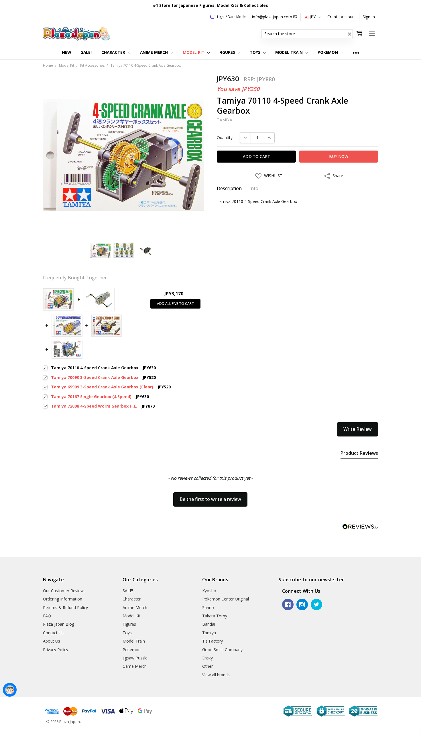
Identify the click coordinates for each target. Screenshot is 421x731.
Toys (255, 52)
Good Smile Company (222, 649)
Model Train (289, 52)
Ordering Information (62, 599)
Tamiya (209, 632)
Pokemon (328, 52)
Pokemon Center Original (225, 599)
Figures (227, 52)
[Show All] (356, 52)
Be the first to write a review (210, 499)
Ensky (207, 658)
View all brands (216, 674)
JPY (312, 16)
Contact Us (53, 632)
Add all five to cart (175, 303)
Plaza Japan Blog (58, 624)
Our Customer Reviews (64, 590)
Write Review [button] (357, 429)
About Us (51, 641)
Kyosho (209, 590)
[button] (349, 33)
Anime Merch (154, 52)
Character (113, 52)
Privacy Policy (55, 649)
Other (207, 666)
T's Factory (212, 641)
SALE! (86, 52)
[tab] (359, 454)
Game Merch (135, 666)
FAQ (47, 616)
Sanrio (208, 607)
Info (253, 188)
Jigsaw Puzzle (135, 658)
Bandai (208, 624)
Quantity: (225, 137)
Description (229, 188)
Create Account (341, 16)
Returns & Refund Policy (65, 607)
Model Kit (194, 52)
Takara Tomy (214, 616)
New (66, 52)
